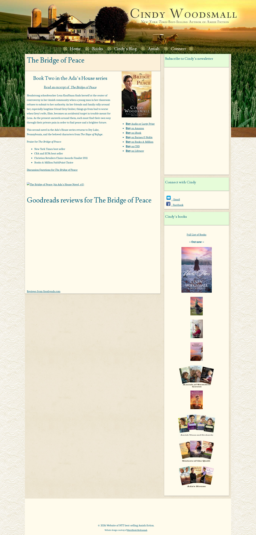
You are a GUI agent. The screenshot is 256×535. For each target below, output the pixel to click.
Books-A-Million (110, 512)
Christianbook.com (142, 512)
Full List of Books (196, 234)
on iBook (133, 133)
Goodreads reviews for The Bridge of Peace (89, 200)
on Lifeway (135, 151)
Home (75, 49)
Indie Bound (205, 512)
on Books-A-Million (139, 142)
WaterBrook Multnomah (137, 530)
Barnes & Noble (79, 512)
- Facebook (177, 205)
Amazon (47, 512)
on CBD (133, 146)
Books (97, 49)
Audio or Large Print (140, 123)
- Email (175, 199)
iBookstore (173, 512)
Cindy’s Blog (125, 49)
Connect (178, 49)
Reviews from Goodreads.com (43, 291)
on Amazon (135, 128)
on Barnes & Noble (139, 137)
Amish (153, 49)
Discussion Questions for (52, 170)
